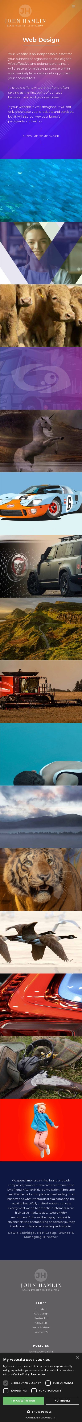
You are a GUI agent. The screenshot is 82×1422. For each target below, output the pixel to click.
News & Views (41, 1327)
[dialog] (14, 1419)
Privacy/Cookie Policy (41, 1356)
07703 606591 (41, 1375)
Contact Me (41, 1331)
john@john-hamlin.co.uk (41, 1385)
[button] (73, 6)
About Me (41, 1322)
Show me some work (41, 136)
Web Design (41, 1313)
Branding (41, 1308)
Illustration (41, 1318)
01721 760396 (41, 1380)
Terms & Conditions (41, 1351)
